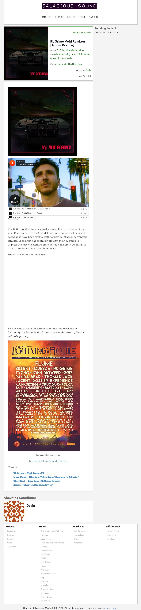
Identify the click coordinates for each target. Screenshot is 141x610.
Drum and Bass (47, 589)
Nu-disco (44, 535)
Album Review (79, 32)
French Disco (46, 596)
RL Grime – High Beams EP (28, 473)
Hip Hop (72, 64)
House (43, 565)
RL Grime (61, 58)
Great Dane (71, 50)
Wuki (69, 58)
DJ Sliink (61, 50)
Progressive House (48, 573)
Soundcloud (49, 461)
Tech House (46, 562)
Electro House (46, 550)
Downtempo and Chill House (53, 531)
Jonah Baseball (57, 54)
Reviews (71, 16)
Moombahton (46, 585)
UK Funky (45, 592)
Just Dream (112, 608)
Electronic (62, 64)
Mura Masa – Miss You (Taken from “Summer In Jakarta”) (46, 477)
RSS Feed (111, 538)
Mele (80, 54)
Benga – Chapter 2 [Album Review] (33, 485)
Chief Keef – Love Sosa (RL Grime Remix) (36, 481)
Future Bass (45, 600)
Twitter (63, 461)
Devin (88, 70)
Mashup (44, 581)
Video (82, 16)
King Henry (71, 54)
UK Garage (46, 554)
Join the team (79, 531)
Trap (80, 64)
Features (59, 16)
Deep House (46, 538)
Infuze (81, 50)
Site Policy (111, 535)
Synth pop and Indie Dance (52, 542)
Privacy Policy (113, 531)
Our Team (93, 16)
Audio (88, 32)
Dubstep (44, 546)
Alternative (45, 569)
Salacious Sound (69, 6)
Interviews (46, 16)
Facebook (34, 461)
